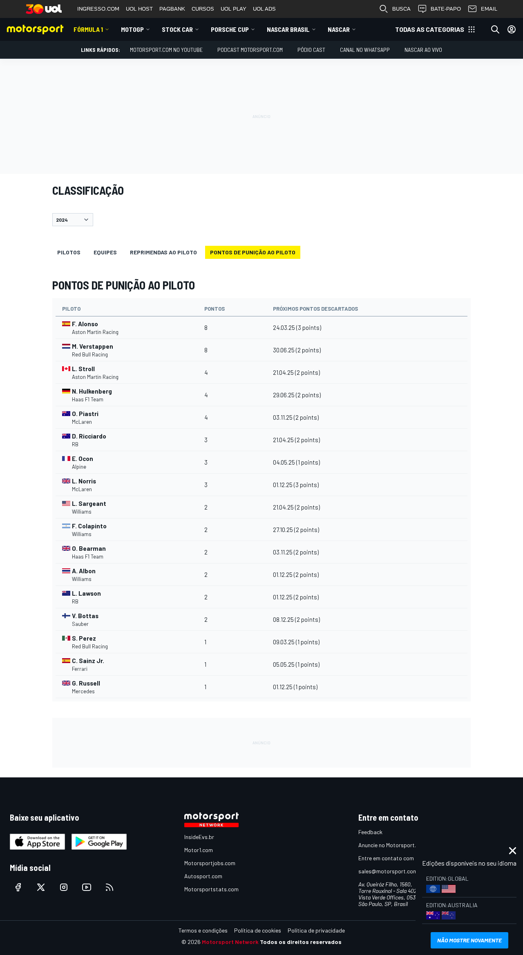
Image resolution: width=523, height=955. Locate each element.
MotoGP (132, 29)
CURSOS (203, 9)
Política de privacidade (316, 930)
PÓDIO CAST (311, 49)
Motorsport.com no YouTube (166, 49)
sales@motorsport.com (388, 871)
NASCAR (339, 29)
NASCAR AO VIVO (423, 49)
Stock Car (177, 29)
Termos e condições (203, 930)
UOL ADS (264, 9)
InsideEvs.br (199, 836)
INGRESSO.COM (98, 9)
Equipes (105, 252)
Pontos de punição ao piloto (252, 252)
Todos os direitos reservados (301, 941)
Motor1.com (198, 849)
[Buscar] (495, 29)
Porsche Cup (230, 29)
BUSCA (401, 9)
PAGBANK (172, 9)
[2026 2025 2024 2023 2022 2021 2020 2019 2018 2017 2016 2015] (261, 219)
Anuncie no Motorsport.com (392, 844)
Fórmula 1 (88, 29)
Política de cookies (257, 930)
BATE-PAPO (446, 9)
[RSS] (109, 887)
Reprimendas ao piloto (163, 252)
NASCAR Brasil (288, 29)
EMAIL (489, 9)
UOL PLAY (233, 9)
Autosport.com (203, 876)
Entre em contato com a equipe (397, 858)
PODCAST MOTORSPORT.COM (250, 49)
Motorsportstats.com (211, 889)
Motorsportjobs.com (209, 862)
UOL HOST (139, 9)
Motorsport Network (230, 941)
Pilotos (68, 252)
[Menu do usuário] (511, 29)
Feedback (370, 831)
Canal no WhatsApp (365, 49)
